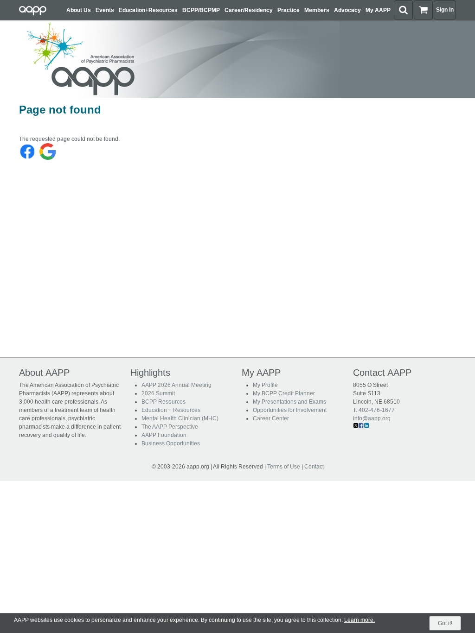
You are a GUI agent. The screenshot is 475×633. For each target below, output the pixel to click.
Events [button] (105, 10)
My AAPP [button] (378, 10)
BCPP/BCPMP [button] (201, 10)
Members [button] (316, 10)
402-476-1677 (377, 410)
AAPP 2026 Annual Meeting (176, 385)
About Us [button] (78, 10)
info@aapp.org (372, 418)
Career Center (271, 418)
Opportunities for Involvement (290, 410)
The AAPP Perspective (169, 427)
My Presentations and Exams (289, 402)
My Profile (265, 385)
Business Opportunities (170, 443)
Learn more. (359, 620)
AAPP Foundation (163, 435)
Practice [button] (288, 10)
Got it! (445, 623)
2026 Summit (158, 393)
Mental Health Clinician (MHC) (179, 418)
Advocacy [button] (347, 10)
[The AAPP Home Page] (177, 59)
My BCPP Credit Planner (284, 393)
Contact (314, 466)
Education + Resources (170, 410)
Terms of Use (283, 466)
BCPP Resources (163, 402)
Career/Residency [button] (249, 10)
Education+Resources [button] (148, 10)
